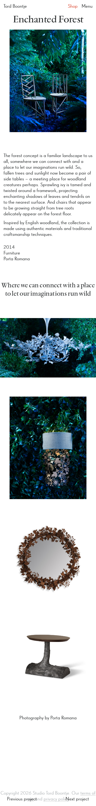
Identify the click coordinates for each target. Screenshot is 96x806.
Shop (73, 6)
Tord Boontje (15, 6)
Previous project (22, 799)
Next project (77, 799)
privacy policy (56, 799)
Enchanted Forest (48, 20)
